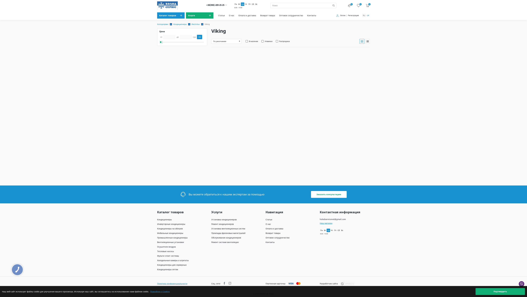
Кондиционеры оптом (167, 269)
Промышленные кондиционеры (172, 237)
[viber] (521, 284)
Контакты (311, 15)
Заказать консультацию (328, 194)
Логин (342, 15)
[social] (224, 283)
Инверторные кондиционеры (171, 224)
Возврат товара (267, 15)
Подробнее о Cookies (160, 291)
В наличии (253, 41)
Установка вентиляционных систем (228, 228)
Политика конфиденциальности (172, 283)
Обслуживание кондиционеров (226, 237)
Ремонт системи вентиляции (225, 242)
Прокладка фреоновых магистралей (228, 233)
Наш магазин (326, 223)
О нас (231, 15)
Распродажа (284, 41)
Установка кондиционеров (224, 219)
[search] (333, 5)
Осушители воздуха (166, 246)
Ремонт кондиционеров (222, 224)
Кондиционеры (180, 24)
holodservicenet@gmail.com (333, 219)
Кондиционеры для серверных (172, 265)
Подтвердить (500, 291)
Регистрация (353, 15)
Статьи (221, 15)
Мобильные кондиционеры (170, 233)
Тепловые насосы (165, 251)
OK (199, 37)
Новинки (268, 41)
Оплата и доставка (247, 15)
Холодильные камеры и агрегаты (173, 260)
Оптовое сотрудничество (291, 15)
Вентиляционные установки (170, 242)
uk (368, 15)
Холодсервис (162, 24)
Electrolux (196, 24)
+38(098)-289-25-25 (215, 5)
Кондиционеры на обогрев (170, 228)
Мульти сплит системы (168, 256)
